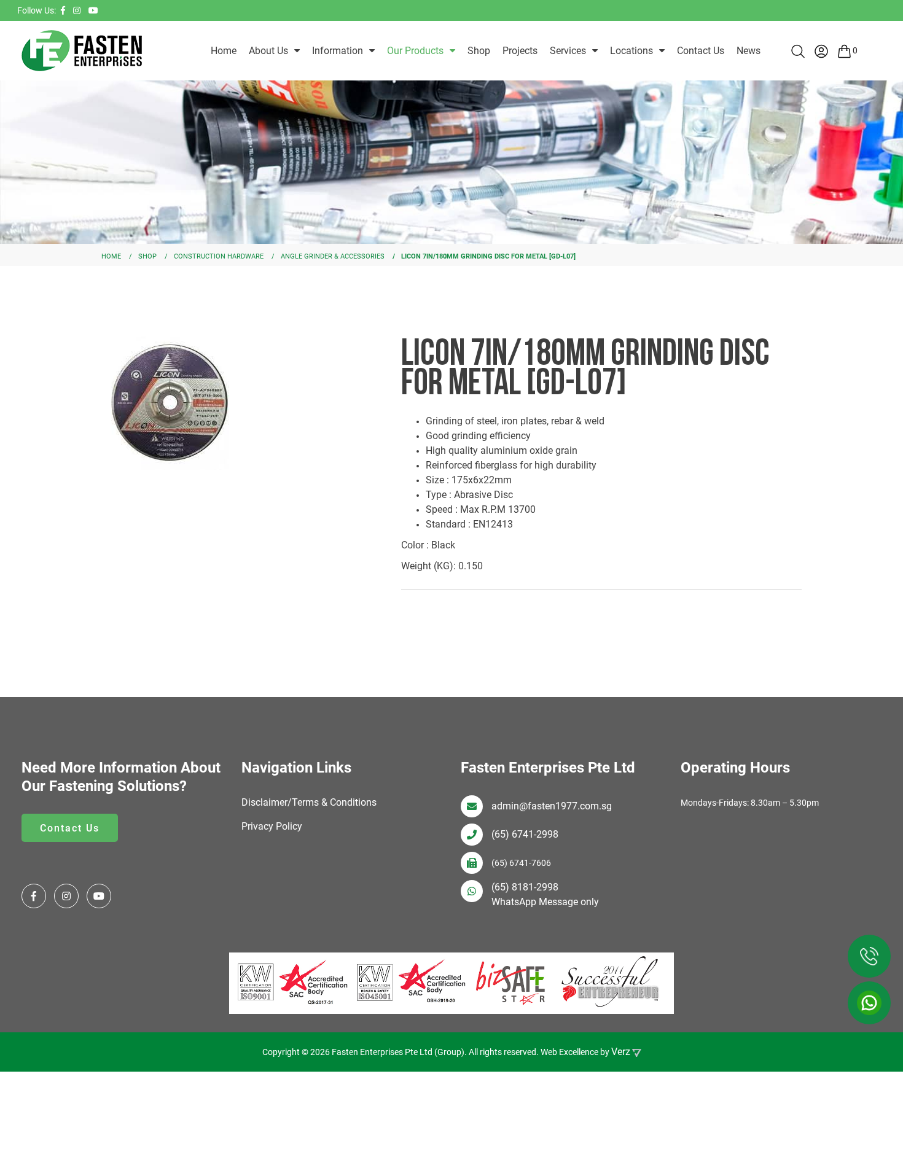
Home (224, 50)
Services (568, 50)
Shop (478, 50)
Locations (631, 50)
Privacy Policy (271, 826)
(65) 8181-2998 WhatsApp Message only (545, 894)
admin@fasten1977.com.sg (551, 806)
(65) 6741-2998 (524, 834)
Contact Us (700, 50)
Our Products (415, 50)
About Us (268, 50)
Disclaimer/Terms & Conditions (309, 802)
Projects (520, 50)
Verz (620, 1051)
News (748, 50)
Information (337, 50)
